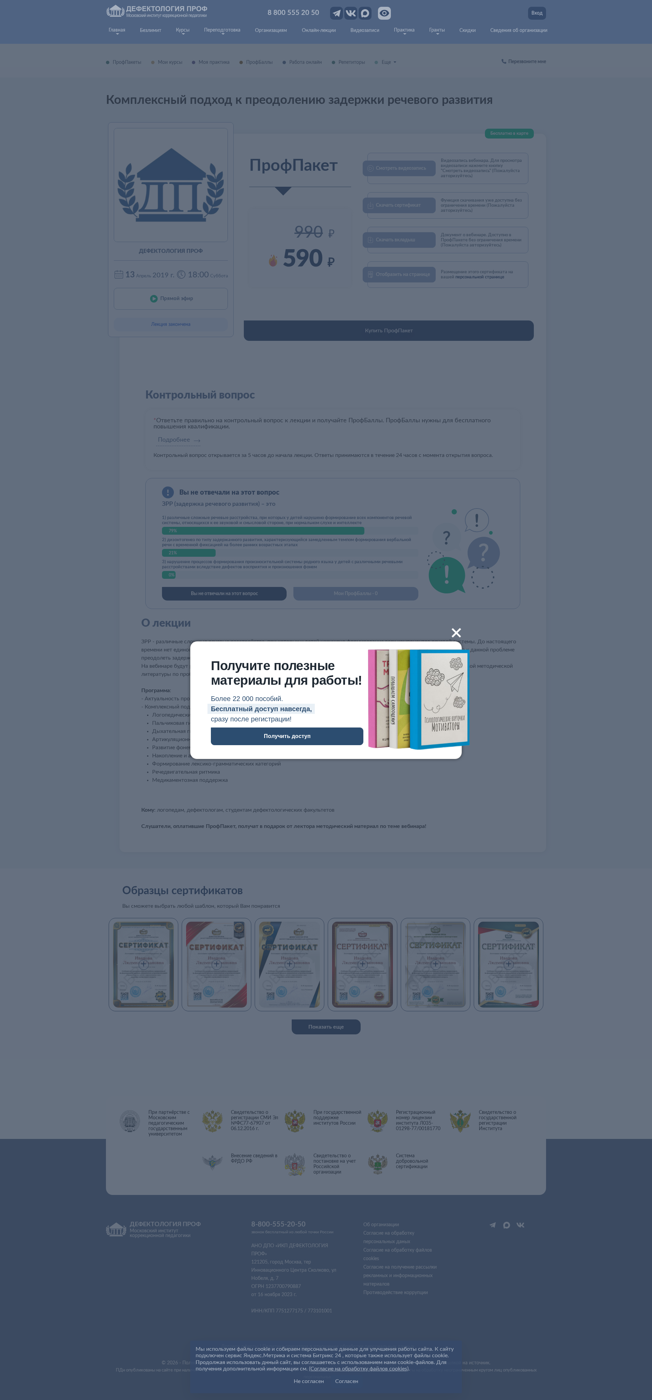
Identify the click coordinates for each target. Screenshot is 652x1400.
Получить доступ (287, 736)
